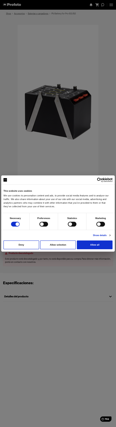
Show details (100, 235)
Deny (21, 244)
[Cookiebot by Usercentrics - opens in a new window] (99, 180)
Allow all (94, 244)
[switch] (43, 224)
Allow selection (58, 244)
